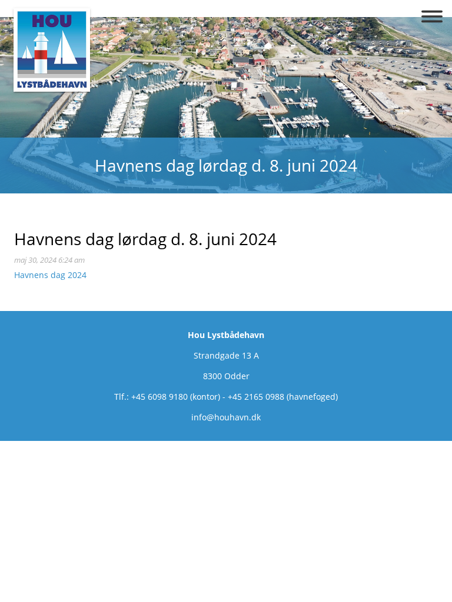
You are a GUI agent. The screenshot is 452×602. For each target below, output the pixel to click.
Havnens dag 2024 (50, 274)
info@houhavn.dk (226, 417)
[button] (432, 16)
